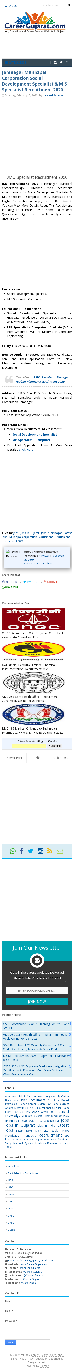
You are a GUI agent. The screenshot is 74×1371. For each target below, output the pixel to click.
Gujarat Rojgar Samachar (48, 1115)
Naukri (55, 1130)
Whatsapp (11, 587)
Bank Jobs (11, 1100)
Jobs (16, 533)
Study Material (14, 1143)
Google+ (29, 559)
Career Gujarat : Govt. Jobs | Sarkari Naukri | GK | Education (37, 1356)
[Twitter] (32, 852)
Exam (66, 1108)
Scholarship (50, 1139)
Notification (13, 1135)
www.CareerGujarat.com (35, 1264)
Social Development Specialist (34, 434)
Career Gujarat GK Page (43, 1104)
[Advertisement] (37, 135)
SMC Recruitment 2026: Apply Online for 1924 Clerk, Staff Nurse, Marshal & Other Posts (33, 1047)
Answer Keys (43, 1096)
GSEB (35, 1112)
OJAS (10, 1208)
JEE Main (44, 1120)
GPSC (27, 1112)
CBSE (11, 1194)
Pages (12, 6)
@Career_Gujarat (30, 1268)
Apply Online (61, 1096)
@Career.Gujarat (33, 1275)
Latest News (24, 1130)
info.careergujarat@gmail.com (30, 1260)
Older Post (60, 758)
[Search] (69, 5)
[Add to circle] (55, 62)
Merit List (41, 1130)
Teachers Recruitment (48, 1143)
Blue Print (53, 1100)
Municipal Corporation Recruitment (31, 537)
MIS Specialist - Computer (31, 440)
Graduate (27, 1116)
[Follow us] (61, 62)
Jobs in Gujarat (30, 533)
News (65, 1130)
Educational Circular (49, 1108)
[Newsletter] (62, 852)
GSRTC (11, 1201)
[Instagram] (42, 852)
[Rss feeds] (67, 62)
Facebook (58, 555)
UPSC (11, 1215)
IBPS (10, 1180)
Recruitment (62, 537)
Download (21, 1108)
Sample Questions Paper (27, 1139)
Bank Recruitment (32, 1100)
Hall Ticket (20, 1121)
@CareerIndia (29, 1283)
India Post (13, 1166)
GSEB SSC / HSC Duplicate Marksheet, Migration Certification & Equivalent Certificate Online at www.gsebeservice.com (35, 1070)
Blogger (44, 1365)
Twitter (45, 555)
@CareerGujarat (32, 1271)
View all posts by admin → (40, 563)
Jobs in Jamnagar (51, 533)
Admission (11, 1096)
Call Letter (20, 1104)
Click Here (26, 450)
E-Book (33, 1108)
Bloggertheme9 (37, 1362)
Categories (17, 62)
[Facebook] (23, 852)
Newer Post (14, 758)
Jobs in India (46, 1125)
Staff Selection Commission (23, 1173)
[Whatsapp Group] (14, 852)
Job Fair (55, 1121)
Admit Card (26, 1096)
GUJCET (53, 1111)
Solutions (63, 1139)
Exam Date (11, 1112)
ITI (36, 1121)
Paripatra (30, 1135)
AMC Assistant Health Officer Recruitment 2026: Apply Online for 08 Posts (35, 1036)
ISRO (10, 1187)
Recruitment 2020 (12, 541)
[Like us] (50, 62)
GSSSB (44, 1112)
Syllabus (29, 1143)
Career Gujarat (31, 1279)
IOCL (31, 1120)
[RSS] (51, 852)
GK (21, 1112)
